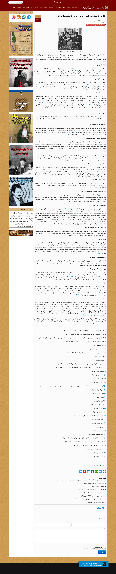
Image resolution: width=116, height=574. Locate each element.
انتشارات (68, 7)
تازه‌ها (41, 7)
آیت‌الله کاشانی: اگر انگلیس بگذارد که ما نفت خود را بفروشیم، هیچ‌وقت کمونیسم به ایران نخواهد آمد (79, 480)
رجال (31, 7)
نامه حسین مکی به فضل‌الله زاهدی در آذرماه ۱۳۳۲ (92, 490)
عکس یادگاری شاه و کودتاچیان (96, 502)
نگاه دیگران (35, 7)
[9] (88, 98)
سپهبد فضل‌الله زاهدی (100, 24)
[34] (83, 315)
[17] (84, 156)
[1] (45, 55)
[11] (89, 105)
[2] (102, 61)
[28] (72, 277)
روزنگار (27, 7)
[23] (73, 211)
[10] (43, 103)
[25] (55, 222)
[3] (76, 71)
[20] (76, 176)
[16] (36, 148)
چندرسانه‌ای (51, 7)
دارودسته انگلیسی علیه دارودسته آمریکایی (93, 493)
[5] (87, 85)
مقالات (63, 7)
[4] (48, 75)
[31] (35, 289)
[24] (63, 213)
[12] (105, 121)
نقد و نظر (45, 7)
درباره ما (13, 7)
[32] (77, 295)
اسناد (56, 7)
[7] (87, 87)
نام (105, 522)
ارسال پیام (102, 552)
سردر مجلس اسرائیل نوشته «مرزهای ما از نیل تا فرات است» (89, 499)
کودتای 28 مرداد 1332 (90, 24)
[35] (75, 323)
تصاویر (59, 7)
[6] (46, 85)
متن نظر (104, 528)
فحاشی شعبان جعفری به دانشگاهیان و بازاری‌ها (92, 496)
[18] (60, 160)
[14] (68, 135)
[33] (85, 307)
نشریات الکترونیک (21, 7)
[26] (56, 247)
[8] (61, 89)
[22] (66, 209)
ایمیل (67, 522)
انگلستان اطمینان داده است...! (97, 486)
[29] (54, 279)
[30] (55, 286)
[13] (76, 132)
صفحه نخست (74, 7)
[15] (100, 146)
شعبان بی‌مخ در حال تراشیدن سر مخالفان (94, 483)
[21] (96, 188)
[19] (62, 172)
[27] (99, 254)
